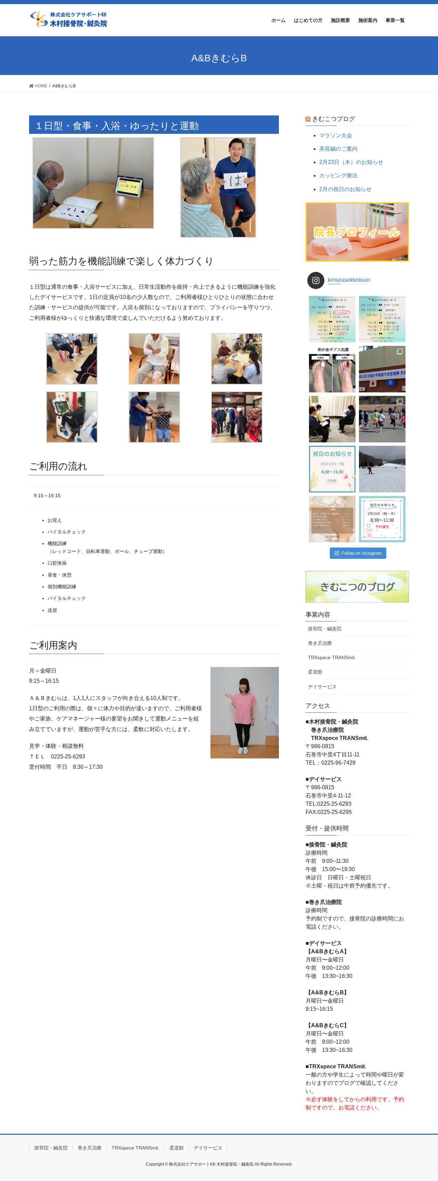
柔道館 (315, 672)
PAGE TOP (421, 1140)
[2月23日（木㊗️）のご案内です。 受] (382, 519)
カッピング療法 (338, 175)
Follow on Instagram (362, 553)
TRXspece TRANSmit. (332, 657)
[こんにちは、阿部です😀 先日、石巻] (382, 419)
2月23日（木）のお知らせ (351, 162)
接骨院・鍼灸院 (325, 628)
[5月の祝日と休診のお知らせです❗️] (332, 319)
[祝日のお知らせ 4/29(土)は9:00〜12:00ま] (382, 319)
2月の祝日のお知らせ (345, 189)
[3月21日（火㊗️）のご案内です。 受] (332, 469)
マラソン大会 (335, 135)
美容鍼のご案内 (338, 149)
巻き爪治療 (320, 643)
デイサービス (322, 686)
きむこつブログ (333, 118)
